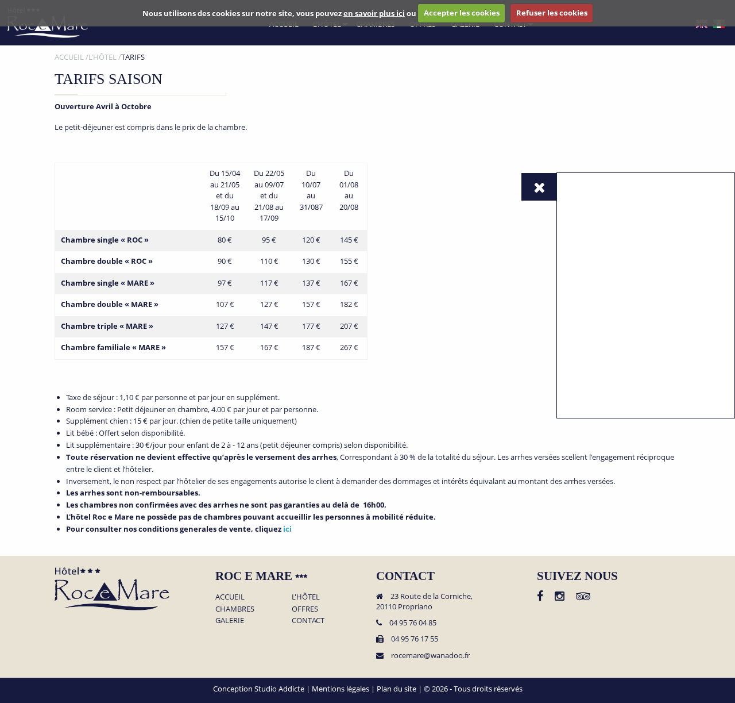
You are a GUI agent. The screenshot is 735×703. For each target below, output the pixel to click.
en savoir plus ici (374, 12)
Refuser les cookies (551, 12)
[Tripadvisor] (583, 597)
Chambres (234, 609)
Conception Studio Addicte (258, 688)
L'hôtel (306, 596)
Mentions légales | (344, 688)
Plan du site (396, 688)
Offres (305, 609)
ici (287, 529)
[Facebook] (540, 597)
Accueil (230, 596)
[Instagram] (559, 597)
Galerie (229, 620)
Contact (308, 620)
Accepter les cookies (462, 12)
